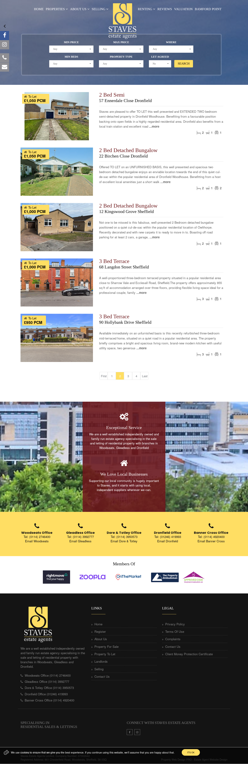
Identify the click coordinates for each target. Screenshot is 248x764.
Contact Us (102, 676)
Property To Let (104, 654)
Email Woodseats (37, 541)
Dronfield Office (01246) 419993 (46, 694)
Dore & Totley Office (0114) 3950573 (49, 687)
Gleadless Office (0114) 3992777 (47, 681)
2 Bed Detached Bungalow (128, 150)
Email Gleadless (80, 541)
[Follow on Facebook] (4, 35)
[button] (71, 49)
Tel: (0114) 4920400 (211, 536)
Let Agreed (160, 56)
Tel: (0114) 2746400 (37, 536)
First (104, 376)
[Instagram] (4, 44)
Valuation (183, 9)
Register (100, 631)
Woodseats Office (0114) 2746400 (48, 675)
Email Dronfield (167, 541)
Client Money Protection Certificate (189, 654)
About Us (78, 9)
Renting (145, 9)
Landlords (101, 661)
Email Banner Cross (211, 541)
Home (39, 9)
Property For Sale (106, 646)
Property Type (121, 56)
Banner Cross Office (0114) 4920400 (49, 700)
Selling (98, 9)
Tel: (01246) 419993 (167, 536)
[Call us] (4, 57)
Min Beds (71, 56)
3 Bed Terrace (114, 261)
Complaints (172, 639)
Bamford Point (208, 9)
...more (154, 126)
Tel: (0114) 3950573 (124, 536)
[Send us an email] (4, 67)
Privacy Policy (175, 624)
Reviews (164, 9)
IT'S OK (190, 752)
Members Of (124, 564)
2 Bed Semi (112, 95)
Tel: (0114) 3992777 (80, 536)
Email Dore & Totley (124, 541)
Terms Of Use (174, 631)
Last (144, 376)
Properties (55, 9)
